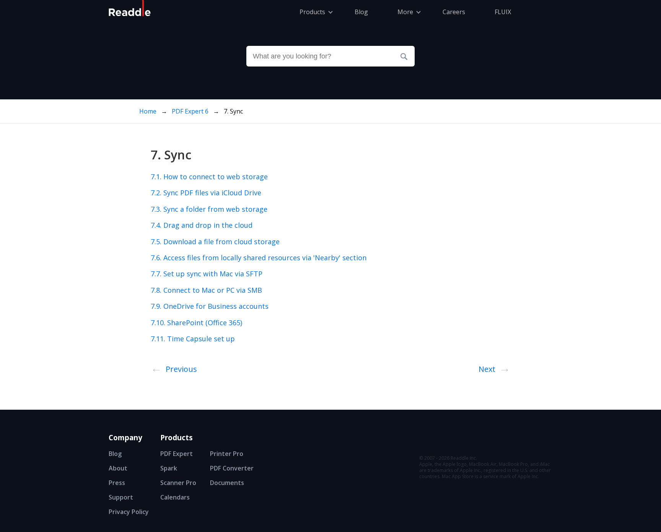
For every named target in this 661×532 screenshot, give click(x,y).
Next (494, 367)
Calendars (175, 497)
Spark (168, 468)
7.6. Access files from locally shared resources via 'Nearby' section (258, 257)
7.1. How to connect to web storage (209, 176)
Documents (227, 482)
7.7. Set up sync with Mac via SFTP (206, 273)
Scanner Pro (178, 482)
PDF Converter (232, 468)
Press (117, 482)
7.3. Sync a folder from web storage (209, 209)
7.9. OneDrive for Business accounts (210, 306)
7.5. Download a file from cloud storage (215, 241)
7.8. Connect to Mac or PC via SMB (206, 290)
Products (312, 12)
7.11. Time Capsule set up (193, 338)
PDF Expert (176, 453)
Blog (115, 453)
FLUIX (503, 12)
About (118, 468)
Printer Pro (226, 453)
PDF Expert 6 (191, 111)
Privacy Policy (129, 512)
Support (121, 497)
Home (147, 111)
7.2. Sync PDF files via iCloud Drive (206, 192)
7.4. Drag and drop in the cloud (201, 225)
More (405, 12)
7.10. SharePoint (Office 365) (196, 322)
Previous (174, 367)
